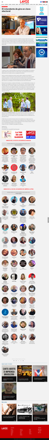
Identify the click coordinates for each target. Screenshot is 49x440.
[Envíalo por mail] (14, 360)
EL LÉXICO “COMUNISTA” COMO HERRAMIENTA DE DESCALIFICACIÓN (8, 417)
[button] (2, 2)
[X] (44, 2)
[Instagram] (42, 2)
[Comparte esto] (16, 360)
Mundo (46, 420)
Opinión (9, 14)
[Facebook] (41, 2)
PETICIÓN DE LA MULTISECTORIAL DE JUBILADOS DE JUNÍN (24, 418)
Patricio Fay (13, 14)
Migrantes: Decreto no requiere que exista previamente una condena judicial (9, 397)
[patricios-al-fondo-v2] (41, 20)
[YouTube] (45, 2)
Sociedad (30, 420)
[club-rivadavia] (41, 10)
